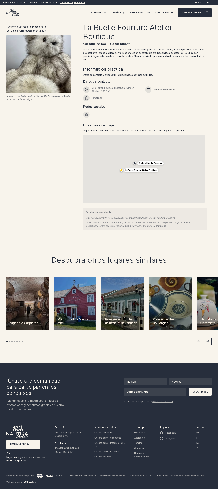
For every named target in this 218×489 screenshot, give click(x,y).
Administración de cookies (112, 476)
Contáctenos (159, 226)
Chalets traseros (102, 456)
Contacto (139, 448)
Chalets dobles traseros (106, 451)
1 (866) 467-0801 (64, 452)
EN (197, 432)
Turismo (138, 443)
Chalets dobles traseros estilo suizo (109, 445)
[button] (96, 12)
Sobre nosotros (140, 12)
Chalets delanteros (104, 432)
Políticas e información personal (81, 476)
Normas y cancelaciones (141, 455)
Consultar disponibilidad (72, 2)
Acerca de (139, 437)
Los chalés (139, 432)
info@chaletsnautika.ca (67, 448)
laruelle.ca (97, 98)
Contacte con (164, 12)
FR (197, 437)
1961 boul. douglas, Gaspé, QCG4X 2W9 (68, 434)
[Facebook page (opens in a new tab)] (86, 115)
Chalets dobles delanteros (107, 437)
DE (197, 443)
